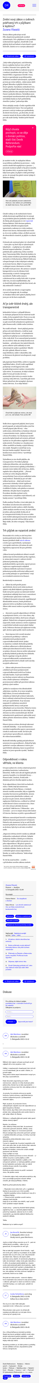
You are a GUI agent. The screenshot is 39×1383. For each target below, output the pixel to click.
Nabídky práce (21, 1368)
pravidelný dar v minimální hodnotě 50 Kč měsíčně (19, 1004)
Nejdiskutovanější (20, 933)
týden (13, 935)
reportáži (29, 221)
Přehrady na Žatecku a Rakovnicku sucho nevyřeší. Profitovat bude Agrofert (19, 955)
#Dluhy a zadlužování (23, 916)
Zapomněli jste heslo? (25, 1022)
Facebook (7, 1376)
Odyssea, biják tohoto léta (17, 961)
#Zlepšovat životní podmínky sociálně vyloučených (20, 925)
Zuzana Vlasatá (11, 29)
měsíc (19, 935)
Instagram (26, 1376)
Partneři (31, 1370)
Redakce (20, 1364)
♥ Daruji (21, 5)
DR (7, 5)
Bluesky (10, 1370)
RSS (5, 1378)
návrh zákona (25, 540)
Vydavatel (12, 1366)
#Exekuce (10, 916)
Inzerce (18, 1370)
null (24, 1370)
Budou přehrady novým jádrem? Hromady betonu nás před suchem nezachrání (18, 947)
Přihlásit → (11, 1022)
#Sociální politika (12, 920)
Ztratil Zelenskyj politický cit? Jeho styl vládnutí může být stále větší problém (19, 968)
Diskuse (11, 1368)
